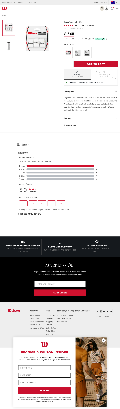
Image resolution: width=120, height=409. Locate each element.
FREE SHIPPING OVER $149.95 (12, 2)
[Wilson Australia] (16, 310)
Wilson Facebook (102, 317)
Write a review (88, 25)
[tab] (77, 74)
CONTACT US (31, 2)
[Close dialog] (104, 340)
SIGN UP (44, 390)
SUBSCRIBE (60, 292)
